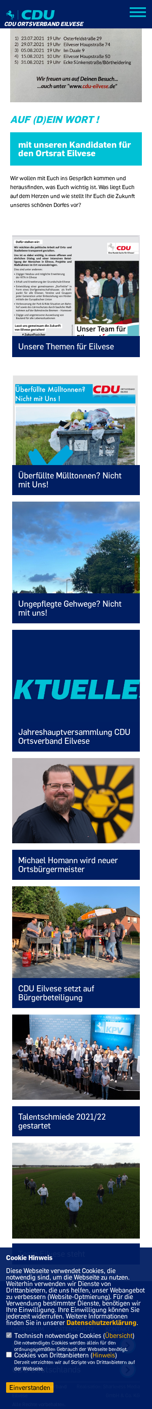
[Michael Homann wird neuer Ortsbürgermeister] (76, 800)
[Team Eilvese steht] (76, 1191)
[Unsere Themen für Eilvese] (76, 303)
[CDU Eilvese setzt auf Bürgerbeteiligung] (76, 934)
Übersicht (119, 1335)
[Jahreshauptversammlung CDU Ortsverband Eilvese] (76, 691)
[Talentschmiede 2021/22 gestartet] (76, 1057)
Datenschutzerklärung (101, 1323)
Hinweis (103, 1355)
